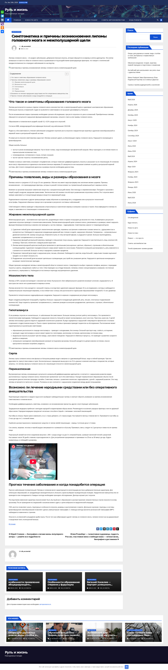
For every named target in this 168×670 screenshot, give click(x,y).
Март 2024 (132, 167)
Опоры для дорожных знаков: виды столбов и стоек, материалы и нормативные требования (144, 56)
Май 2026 (131, 99)
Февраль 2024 (133, 172)
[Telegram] (2, 16)
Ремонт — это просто (52, 20)
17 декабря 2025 (16, 638)
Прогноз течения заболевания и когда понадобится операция (31, 96)
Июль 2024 (132, 146)
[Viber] (2, 24)
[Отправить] (2, 31)
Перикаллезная (20, 91)
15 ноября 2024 (134, 638)
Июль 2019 (132, 203)
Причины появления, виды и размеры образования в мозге (31, 80)
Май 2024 (131, 156)
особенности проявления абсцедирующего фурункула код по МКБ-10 (23, 584)
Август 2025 (132, 120)
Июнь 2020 (132, 192)
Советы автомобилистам (113, 20)
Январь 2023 (132, 187)
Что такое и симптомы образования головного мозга (28, 77)
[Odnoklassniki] (2, 28)
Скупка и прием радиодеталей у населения (144, 85)
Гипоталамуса (19, 86)
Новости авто (31, 20)
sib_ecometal (26, 46)
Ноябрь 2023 (132, 177)
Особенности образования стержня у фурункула (64, 583)
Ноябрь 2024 (132, 125)
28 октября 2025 (56, 638)
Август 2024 (132, 141)
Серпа (17, 89)
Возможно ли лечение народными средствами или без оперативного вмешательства (39, 93)
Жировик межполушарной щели (25, 82)
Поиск (130, 30)
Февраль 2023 (133, 182)
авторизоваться (45, 604)
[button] (157, 20)
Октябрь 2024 (133, 130)
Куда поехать (135, 20)
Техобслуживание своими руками (81, 20)
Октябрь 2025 (133, 115)
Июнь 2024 (132, 151)
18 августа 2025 (95, 638)
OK (127, 667)
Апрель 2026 (132, 105)
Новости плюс (133, 233)
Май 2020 (131, 197)
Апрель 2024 (132, 161)
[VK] (2, 20)
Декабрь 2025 (133, 110)
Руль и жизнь (16, 10)
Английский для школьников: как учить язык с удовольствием (101, 635)
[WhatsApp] (2, 12)
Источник (12, 524)
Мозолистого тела (20, 84)
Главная (17, 20)
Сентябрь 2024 (133, 136)
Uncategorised (16, 31)
